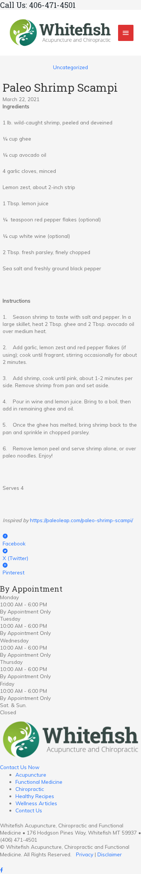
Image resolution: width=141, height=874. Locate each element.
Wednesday (14, 640)
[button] (19, 767)
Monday (9, 597)
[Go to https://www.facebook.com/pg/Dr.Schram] (70, 870)
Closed (8, 712)
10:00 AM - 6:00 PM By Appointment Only (25, 608)
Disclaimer (109, 854)
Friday (7, 683)
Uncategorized (70, 67)
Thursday (11, 662)
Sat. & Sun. (13, 705)
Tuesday (10, 618)
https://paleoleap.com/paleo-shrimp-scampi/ (81, 520)
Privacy (84, 854)
